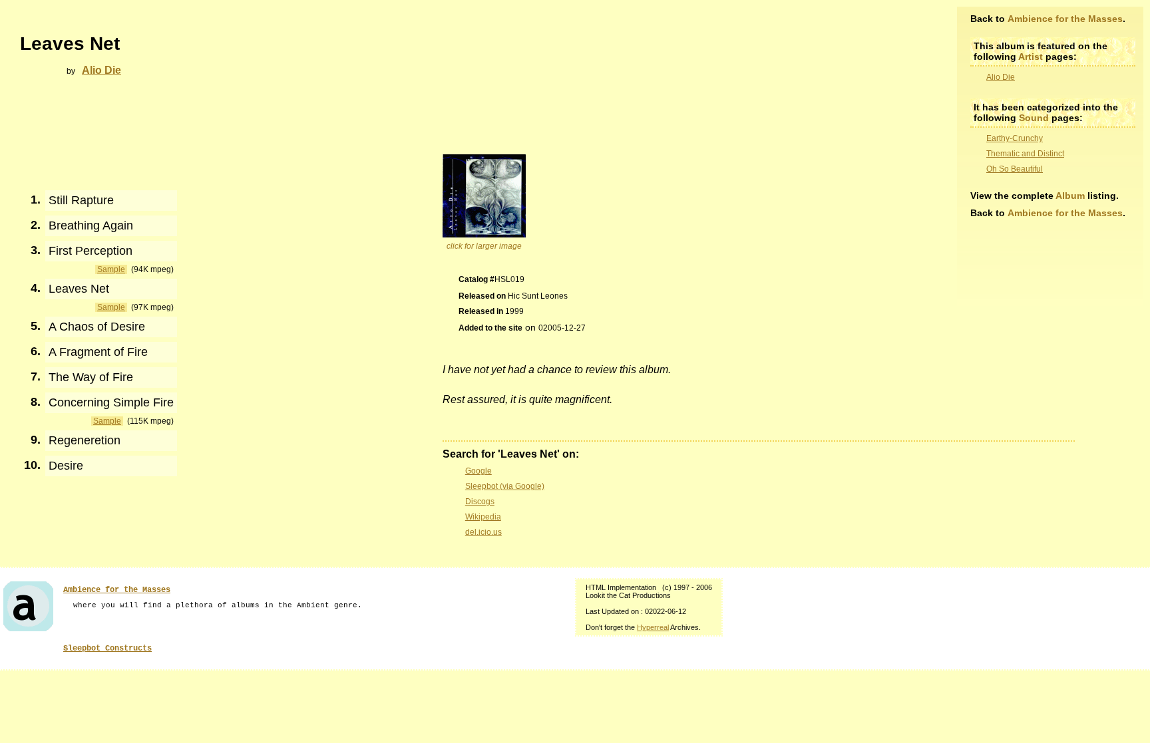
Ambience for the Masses (1065, 18)
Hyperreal (653, 627)
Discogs (479, 501)
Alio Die (1000, 77)
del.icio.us (483, 532)
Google (478, 471)
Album (1070, 195)
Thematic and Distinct (1025, 153)
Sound (1034, 117)
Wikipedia (483, 516)
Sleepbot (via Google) (504, 486)
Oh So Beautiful (1014, 169)
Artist (1030, 56)
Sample (111, 269)
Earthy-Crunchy (1014, 138)
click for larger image (484, 246)
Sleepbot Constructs (107, 648)
